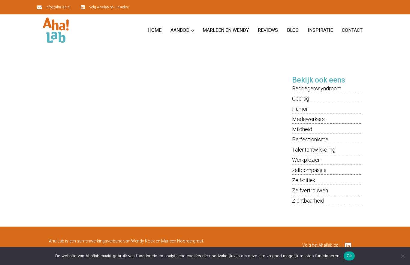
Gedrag (300, 98)
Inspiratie (320, 30)
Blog (293, 30)
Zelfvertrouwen (310, 190)
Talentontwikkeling (313, 149)
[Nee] (402, 256)
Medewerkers (308, 119)
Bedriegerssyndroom (316, 88)
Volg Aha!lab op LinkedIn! (109, 7)
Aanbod (179, 30)
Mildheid (302, 129)
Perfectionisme (310, 139)
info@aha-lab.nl (58, 7)
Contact (352, 30)
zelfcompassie (309, 170)
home (154, 30)
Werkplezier (306, 160)
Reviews (268, 30)
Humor (300, 109)
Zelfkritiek (303, 180)
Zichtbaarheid (308, 200)
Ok (349, 255)
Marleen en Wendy (226, 30)
